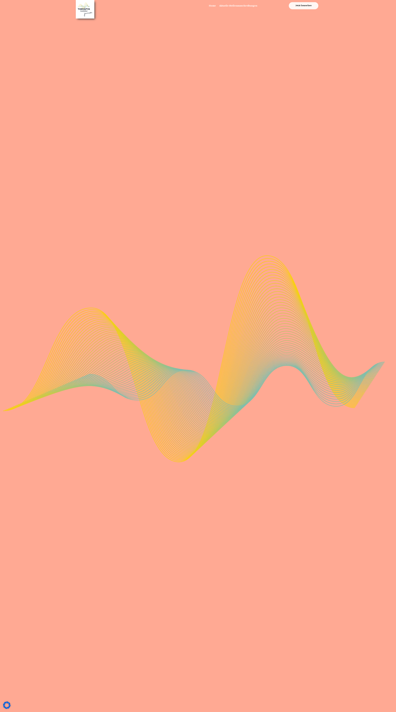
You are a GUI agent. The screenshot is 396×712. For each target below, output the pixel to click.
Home (212, 5)
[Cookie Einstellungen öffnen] (7, 708)
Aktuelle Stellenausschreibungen (238, 5)
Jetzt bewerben (303, 5)
